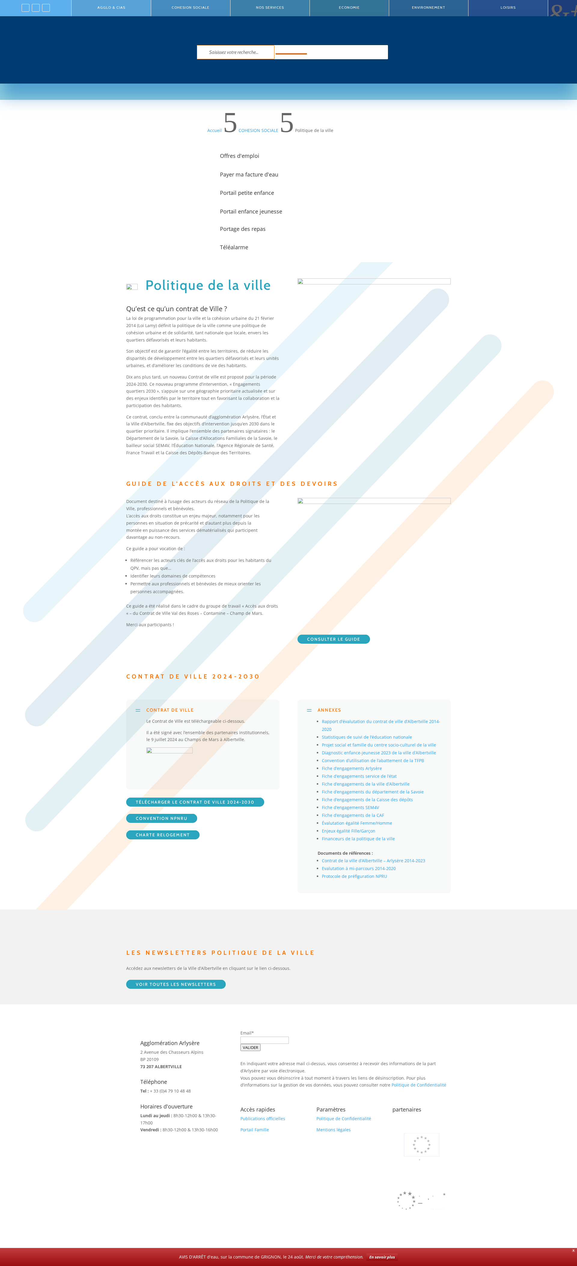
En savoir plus (382, 1257)
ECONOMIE (349, 7)
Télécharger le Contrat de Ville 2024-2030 (195, 802)
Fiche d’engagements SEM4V (350, 807)
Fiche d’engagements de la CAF (353, 815)
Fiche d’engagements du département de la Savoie (373, 792)
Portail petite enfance (247, 192)
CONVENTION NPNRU (162, 818)
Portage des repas (243, 228)
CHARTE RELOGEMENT (163, 835)
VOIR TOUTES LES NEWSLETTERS (176, 984)
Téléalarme (234, 247)
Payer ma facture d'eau (249, 174)
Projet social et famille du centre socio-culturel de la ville (379, 745)
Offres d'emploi (239, 155)
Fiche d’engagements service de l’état (359, 776)
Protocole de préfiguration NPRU (354, 876)
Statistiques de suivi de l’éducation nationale (367, 737)
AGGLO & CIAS (111, 7)
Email (246, 1033)
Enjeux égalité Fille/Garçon (348, 831)
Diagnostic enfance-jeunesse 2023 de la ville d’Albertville (379, 753)
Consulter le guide (333, 639)
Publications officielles (262, 1118)
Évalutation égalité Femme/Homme (357, 823)
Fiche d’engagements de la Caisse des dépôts (367, 799)
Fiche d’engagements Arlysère (352, 768)
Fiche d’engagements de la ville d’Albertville (366, 784)
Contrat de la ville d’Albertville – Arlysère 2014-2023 (373, 860)
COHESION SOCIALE (190, 7)
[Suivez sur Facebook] (25, 8)
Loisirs (508, 7)
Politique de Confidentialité (419, 1085)
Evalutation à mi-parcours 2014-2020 (359, 868)
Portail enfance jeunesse (251, 211)
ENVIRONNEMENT (428, 7)
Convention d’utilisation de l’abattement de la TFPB (373, 760)
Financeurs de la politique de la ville (358, 838)
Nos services (270, 7)
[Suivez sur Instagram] (46, 8)
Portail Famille (254, 1130)
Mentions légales (333, 1130)
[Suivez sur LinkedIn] (36, 8)
